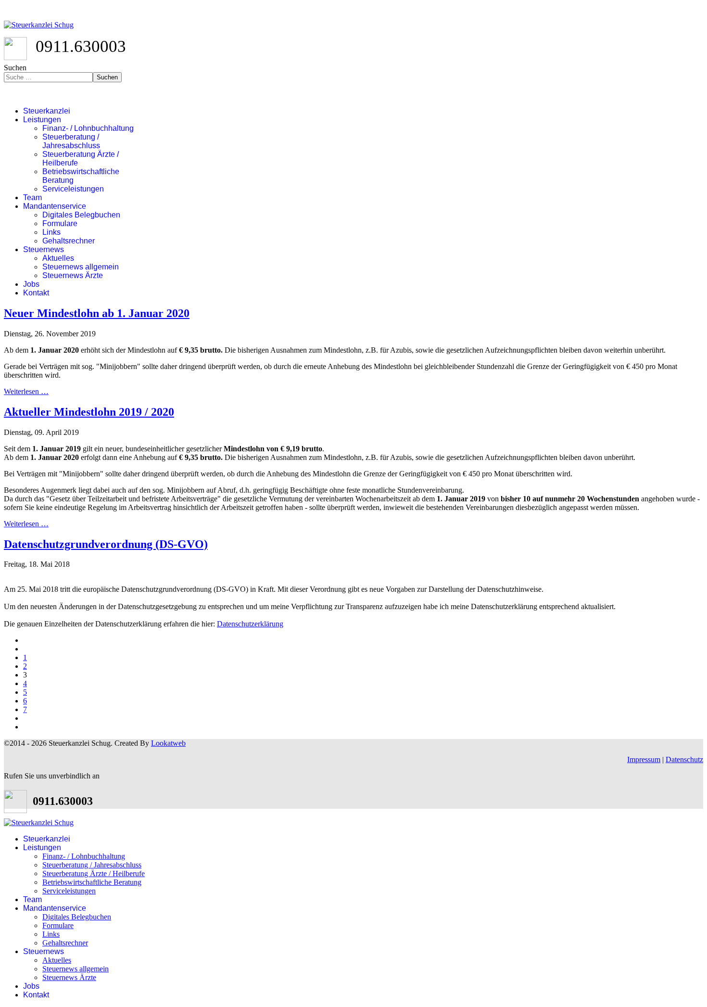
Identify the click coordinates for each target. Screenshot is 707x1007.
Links (51, 232)
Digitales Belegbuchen (81, 215)
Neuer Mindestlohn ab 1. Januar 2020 (96, 313)
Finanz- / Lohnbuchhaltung (88, 128)
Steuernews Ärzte (72, 275)
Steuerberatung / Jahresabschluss (71, 141)
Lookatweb (168, 743)
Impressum (643, 759)
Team (32, 197)
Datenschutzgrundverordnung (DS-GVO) (106, 544)
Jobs (31, 284)
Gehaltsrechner (68, 241)
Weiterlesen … (26, 391)
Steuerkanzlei (46, 111)
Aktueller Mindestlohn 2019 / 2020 (89, 412)
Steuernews (43, 249)
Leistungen (42, 119)
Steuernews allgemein (80, 267)
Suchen (15, 68)
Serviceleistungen (73, 189)
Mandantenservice (54, 206)
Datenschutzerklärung (250, 624)
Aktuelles (58, 258)
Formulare (59, 223)
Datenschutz (684, 759)
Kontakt (36, 293)
